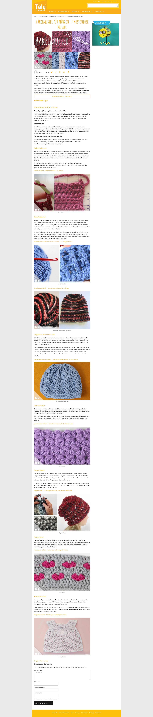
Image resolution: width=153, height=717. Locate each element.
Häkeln (48, 16)
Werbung (91, 713)
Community (98, 11)
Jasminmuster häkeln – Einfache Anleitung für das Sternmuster (53, 424)
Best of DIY (54, 713)
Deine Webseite (38, 693)
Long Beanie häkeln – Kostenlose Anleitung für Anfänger (51, 288)
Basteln (51, 11)
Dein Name (37, 682)
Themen (104, 1)
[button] (55, 11)
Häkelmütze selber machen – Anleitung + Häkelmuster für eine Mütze (56, 359)
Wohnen (74, 11)
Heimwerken (86, 11)
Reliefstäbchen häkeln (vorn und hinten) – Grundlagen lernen (53, 242)
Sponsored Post (97, 1)
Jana (40, 72)
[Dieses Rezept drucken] (68, 72)
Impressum (116, 1)
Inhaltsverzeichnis (62, 96)
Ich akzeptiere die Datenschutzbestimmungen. (47, 699)
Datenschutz (84, 713)
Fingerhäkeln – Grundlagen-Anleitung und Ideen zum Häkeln (53, 490)
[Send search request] (117, 6)
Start (35, 16)
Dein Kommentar (38, 670)
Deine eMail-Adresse (39, 687)
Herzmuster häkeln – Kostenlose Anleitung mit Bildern (51, 550)
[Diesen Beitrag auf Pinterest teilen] (52, 72)
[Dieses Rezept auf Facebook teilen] (55, 72)
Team (72, 713)
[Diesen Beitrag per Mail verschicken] (64, 72)
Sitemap (110, 1)
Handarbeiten (62, 11)
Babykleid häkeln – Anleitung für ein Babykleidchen (50, 615)
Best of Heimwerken (64, 713)
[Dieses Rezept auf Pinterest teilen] (60, 72)
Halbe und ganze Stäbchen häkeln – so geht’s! (48, 170)
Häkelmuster (54, 16)
